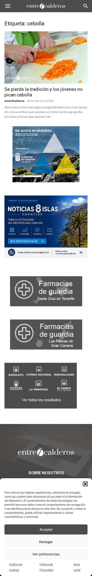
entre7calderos (14, 100)
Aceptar (46, 529)
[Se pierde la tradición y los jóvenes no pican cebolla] (46, 57)
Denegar (46, 542)
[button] (85, 484)
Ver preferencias (46, 554)
